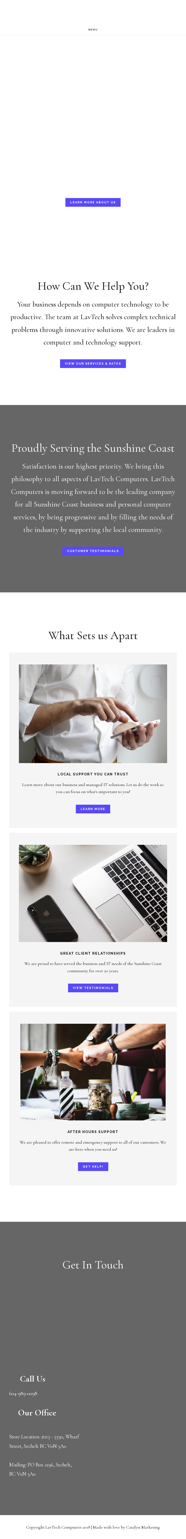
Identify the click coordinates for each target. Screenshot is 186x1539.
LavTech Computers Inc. (43, 12)
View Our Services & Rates (93, 363)
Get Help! (93, 1166)
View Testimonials (93, 988)
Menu (93, 29)
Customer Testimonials (93, 551)
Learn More (93, 809)
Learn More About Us (93, 202)
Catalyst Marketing (143, 1527)
